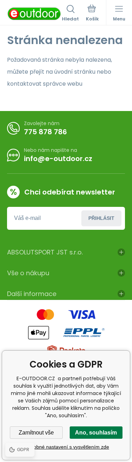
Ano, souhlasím (96, 433)
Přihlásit (101, 218)
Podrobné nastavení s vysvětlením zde (66, 447)
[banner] (34, 14)
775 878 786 (45, 132)
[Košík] (92, 14)
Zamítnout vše (36, 433)
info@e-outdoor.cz (58, 159)
